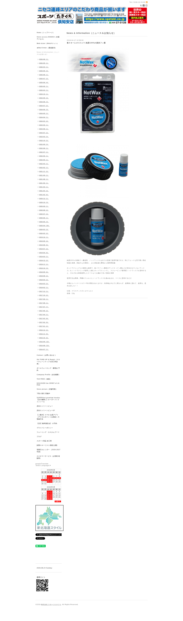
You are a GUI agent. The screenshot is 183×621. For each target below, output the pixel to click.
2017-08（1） (44, 303)
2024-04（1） (44, 117)
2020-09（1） (44, 206)
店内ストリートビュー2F (46, 410)
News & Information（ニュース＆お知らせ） (48, 53)
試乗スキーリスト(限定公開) (47, 445)
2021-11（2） (44, 171)
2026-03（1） (44, 67)
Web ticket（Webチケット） (48, 43)
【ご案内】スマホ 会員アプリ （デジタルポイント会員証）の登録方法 (48, 417)
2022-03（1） (44, 163)
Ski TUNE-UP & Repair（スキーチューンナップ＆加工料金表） (48, 362)
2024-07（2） (44, 105)
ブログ (39, 436)
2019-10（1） (44, 237)
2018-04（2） (44, 280)
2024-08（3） (44, 102)
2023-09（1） (44, 125)
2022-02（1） (44, 167)
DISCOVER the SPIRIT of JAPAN (48, 384)
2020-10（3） (44, 202)
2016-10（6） (44, 338)
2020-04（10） (44, 225)
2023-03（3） (44, 136)
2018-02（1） (44, 287)
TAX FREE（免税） (44, 379)
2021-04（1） (44, 187)
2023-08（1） (44, 129)
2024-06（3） (44, 109)
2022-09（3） (44, 144)
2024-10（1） (44, 94)
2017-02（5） (44, 322)
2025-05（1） (44, 86)
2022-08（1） (44, 148)
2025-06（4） (44, 82)
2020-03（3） (44, 229)
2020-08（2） (44, 210)
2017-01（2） (44, 326)
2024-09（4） (44, 98)
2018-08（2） (44, 276)
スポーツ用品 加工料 (44, 441)
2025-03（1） (44, 90)
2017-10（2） (44, 295)
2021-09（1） (44, 175)
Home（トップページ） (45, 32)
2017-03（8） (44, 318)
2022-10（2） (44, 140)
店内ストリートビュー (45, 406)
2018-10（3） (44, 268)
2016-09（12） (44, 341)
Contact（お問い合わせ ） (47, 355)
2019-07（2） (44, 249)
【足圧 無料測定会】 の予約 (47, 423)
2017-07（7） (44, 307)
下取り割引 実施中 (43, 393)
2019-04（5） (44, 252)
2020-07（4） (44, 214)
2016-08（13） (44, 345)
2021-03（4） (44, 191)
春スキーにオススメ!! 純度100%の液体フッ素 (86, 43)
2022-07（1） (44, 152)
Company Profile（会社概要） (48, 375)
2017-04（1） (44, 314)
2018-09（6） (44, 272)
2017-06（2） (44, 310)
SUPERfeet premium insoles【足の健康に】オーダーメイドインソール (48, 400)
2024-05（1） (44, 113)
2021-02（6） (44, 194)
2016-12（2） (44, 330)
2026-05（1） (44, 63)
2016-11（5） (44, 334)
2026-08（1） (44, 59)
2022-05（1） (44, 160)
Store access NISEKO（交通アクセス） (48, 38)
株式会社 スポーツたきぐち (51, 604)
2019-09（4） (44, 241)
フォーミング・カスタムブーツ (48, 432)
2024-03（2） (44, 121)
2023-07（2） (44, 133)
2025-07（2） (44, 78)
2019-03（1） (44, 256)
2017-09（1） (44, 299)
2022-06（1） (44, 156)
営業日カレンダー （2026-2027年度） (48, 451)
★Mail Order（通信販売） (47, 48)
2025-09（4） (44, 71)
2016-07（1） (44, 349)
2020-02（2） (44, 233)
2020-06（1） (44, 218)
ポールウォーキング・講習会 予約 (48, 369)
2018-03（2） (44, 283)
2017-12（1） (44, 291)
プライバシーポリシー (45, 428)
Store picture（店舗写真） (47, 389)
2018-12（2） (44, 260)
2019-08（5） (44, 245)
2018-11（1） (44, 264)
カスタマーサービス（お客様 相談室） (48, 457)
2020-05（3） (44, 222)
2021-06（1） (44, 183)
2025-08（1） (44, 75)
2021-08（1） (44, 179)
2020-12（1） (44, 198)
